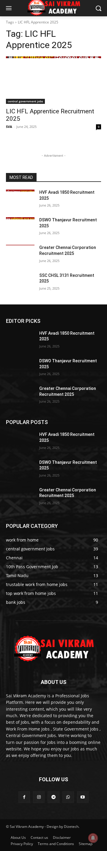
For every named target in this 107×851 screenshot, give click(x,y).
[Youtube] (83, 797)
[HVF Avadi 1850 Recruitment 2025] (20, 199)
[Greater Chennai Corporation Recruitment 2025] (20, 255)
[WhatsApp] (68, 797)
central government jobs (25, 101)
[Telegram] (53, 797)
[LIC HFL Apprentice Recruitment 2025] (53, 80)
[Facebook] (24, 797)
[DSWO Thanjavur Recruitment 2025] (20, 227)
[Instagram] (39, 797)
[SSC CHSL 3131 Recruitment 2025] (20, 283)
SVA (9, 126)
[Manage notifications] (93, 838)
